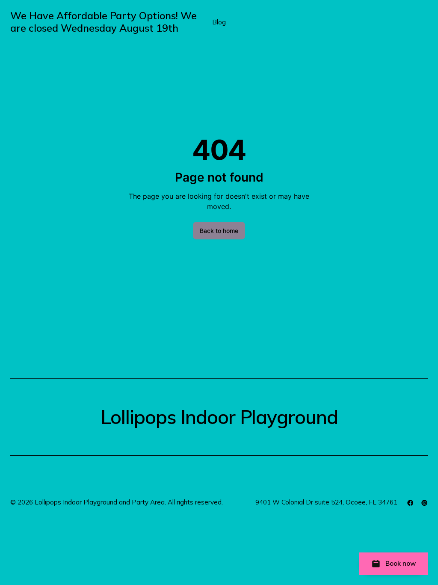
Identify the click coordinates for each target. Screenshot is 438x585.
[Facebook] (410, 502)
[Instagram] (424, 502)
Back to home (219, 230)
